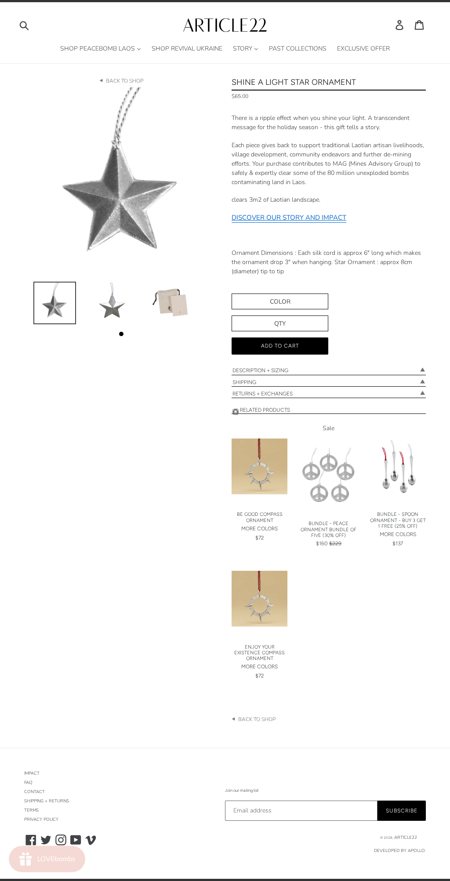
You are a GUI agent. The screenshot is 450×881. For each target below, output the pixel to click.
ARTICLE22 (405, 837)
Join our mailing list (241, 790)
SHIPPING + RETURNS (46, 801)
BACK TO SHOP (124, 80)
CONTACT (34, 792)
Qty (280, 323)
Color (280, 301)
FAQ (28, 782)
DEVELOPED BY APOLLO (399, 851)
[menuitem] (100, 49)
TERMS (31, 810)
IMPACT (32, 773)
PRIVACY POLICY (41, 819)
